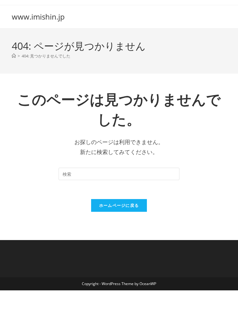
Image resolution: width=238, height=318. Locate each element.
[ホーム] (14, 56)
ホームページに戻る (119, 205)
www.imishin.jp (38, 16)
